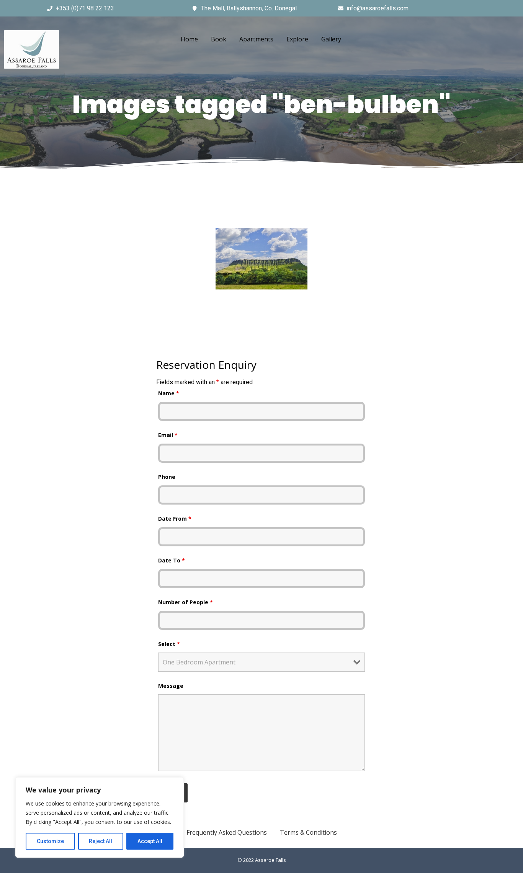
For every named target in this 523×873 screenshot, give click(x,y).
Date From (174, 518)
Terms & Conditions (308, 832)
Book (218, 39)
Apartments (256, 39)
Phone (166, 476)
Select (169, 644)
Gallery (331, 39)
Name (168, 393)
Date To (171, 560)
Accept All (149, 841)
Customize (50, 841)
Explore (297, 39)
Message (170, 685)
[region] (99, 817)
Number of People (185, 602)
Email (168, 435)
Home (189, 39)
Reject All (100, 841)
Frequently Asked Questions (226, 832)
